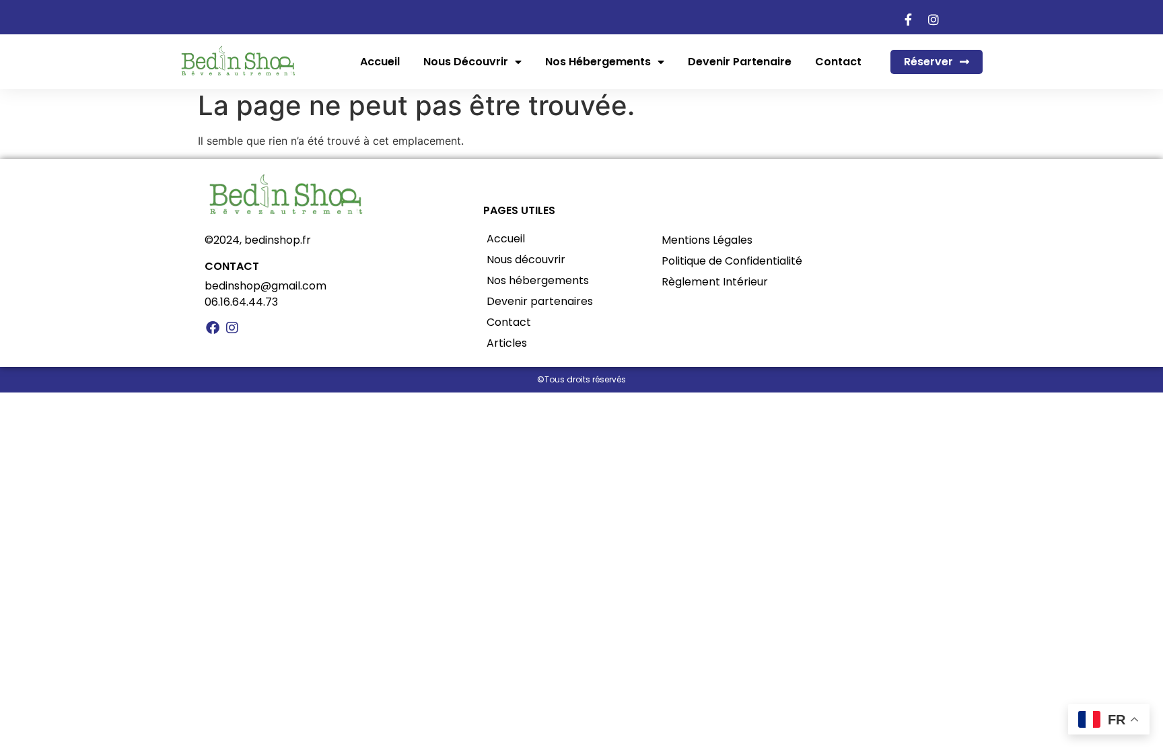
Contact (838, 61)
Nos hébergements (598, 61)
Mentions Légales (707, 240)
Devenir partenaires (540, 301)
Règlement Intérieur (715, 281)
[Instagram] (232, 328)
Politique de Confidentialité (732, 261)
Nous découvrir (465, 61)
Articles (507, 343)
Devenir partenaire (739, 61)
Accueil (380, 61)
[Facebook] (213, 328)
